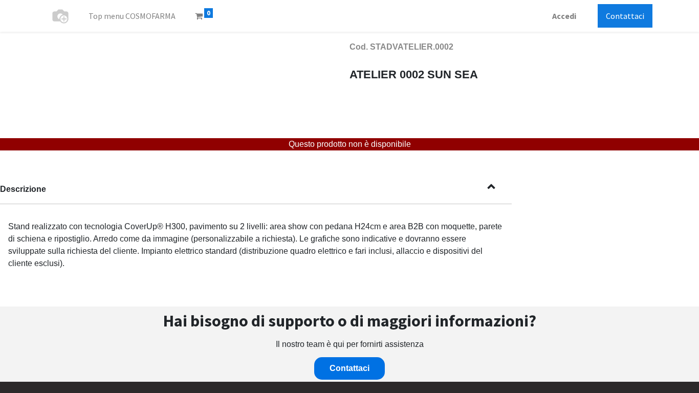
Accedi (564, 16)
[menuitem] (132, 16)
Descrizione (23, 189)
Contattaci (625, 16)
